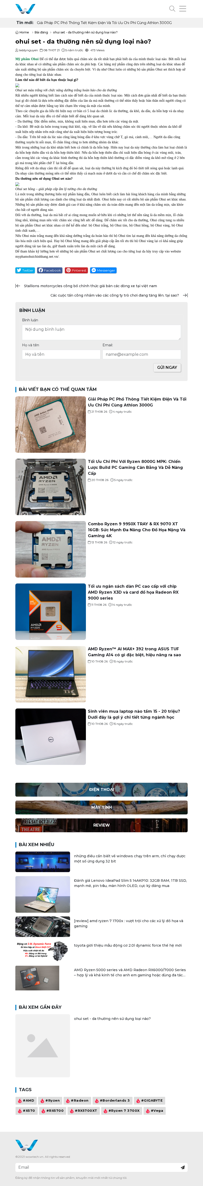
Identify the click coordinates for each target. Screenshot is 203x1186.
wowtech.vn (34, 1157)
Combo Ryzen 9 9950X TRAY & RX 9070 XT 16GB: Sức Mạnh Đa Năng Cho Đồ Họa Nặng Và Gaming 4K (136, 530)
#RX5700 (55, 1110)
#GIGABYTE (152, 1100)
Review (101, 825)
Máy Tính (101, 807)
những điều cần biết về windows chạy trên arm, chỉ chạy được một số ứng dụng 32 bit (129, 858)
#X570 (29, 1110)
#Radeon (80, 1100)
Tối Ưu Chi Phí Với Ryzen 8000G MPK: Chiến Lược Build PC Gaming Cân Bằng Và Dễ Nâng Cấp (110, 23)
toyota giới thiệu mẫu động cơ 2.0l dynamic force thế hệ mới (128, 945)
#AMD (28, 1100)
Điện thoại (101, 789)
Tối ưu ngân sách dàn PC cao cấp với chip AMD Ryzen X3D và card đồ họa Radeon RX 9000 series (133, 592)
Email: (107, 345)
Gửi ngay (167, 367)
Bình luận (30, 320)
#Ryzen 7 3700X (124, 1110)
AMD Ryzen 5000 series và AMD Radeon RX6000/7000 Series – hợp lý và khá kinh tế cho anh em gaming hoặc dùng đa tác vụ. (130, 973)
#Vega (157, 1110)
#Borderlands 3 (115, 1100)
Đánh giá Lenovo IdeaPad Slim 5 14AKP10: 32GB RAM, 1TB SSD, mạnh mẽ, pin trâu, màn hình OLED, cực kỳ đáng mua (130, 883)
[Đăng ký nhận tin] (183, 1167)
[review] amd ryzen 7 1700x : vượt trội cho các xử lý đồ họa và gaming (128, 923)
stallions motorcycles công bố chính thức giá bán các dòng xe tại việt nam (90, 286)
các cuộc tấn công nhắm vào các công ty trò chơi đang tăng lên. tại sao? (115, 295)
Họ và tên (30, 345)
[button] (172, 9)
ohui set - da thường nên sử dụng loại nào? (112, 1018)
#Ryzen (52, 1100)
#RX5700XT (86, 1110)
